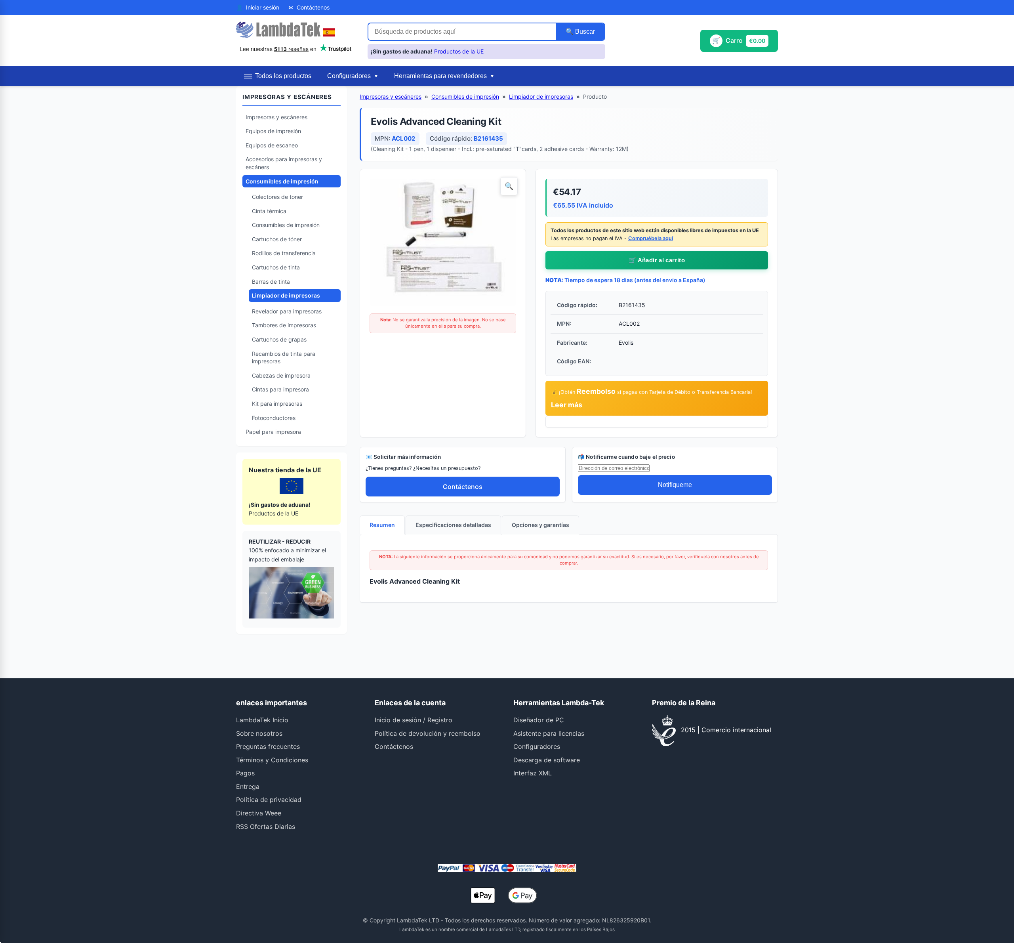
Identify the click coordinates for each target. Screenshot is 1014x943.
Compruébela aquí (650, 238)
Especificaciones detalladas (453, 524)
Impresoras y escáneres (276, 117)
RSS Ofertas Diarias (265, 826)
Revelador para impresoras (287, 311)
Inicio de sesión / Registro (413, 720)
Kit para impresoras (277, 403)
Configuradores (536, 746)
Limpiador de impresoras (286, 295)
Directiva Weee (258, 813)
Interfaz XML (532, 773)
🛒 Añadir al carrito (657, 260)
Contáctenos (462, 487)
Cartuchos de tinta (276, 267)
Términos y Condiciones (272, 760)
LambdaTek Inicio (262, 720)
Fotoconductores (273, 417)
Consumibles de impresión (282, 181)
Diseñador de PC (538, 720)
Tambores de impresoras (284, 325)
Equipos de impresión (273, 131)
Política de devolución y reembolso (427, 733)
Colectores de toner (277, 196)
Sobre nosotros (259, 733)
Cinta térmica (269, 211)
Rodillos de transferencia (284, 253)
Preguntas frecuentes (268, 746)
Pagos (245, 773)
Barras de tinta (271, 281)
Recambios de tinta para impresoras (283, 357)
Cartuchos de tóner (277, 239)
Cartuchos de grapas (279, 339)
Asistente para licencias (548, 733)
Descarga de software (546, 760)
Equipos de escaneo (272, 145)
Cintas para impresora (280, 389)
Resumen (382, 524)
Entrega (247, 786)
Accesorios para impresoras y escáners (284, 163)
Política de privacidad (268, 800)
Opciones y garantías (540, 524)
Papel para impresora (273, 431)
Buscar (584, 31)
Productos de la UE (459, 51)
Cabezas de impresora (281, 375)
